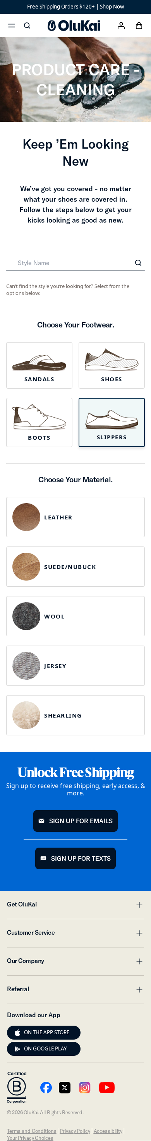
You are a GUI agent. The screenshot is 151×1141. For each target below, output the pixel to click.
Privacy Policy (75, 1131)
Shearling (63, 715)
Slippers (112, 437)
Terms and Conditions (31, 1131)
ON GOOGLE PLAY (45, 1048)
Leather (58, 517)
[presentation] (17, 1032)
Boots (39, 437)
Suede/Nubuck (70, 566)
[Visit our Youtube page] (46, 1087)
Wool (54, 616)
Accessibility (108, 1131)
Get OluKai (75, 906)
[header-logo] (73, 25)
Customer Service (75, 935)
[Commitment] (16, 1087)
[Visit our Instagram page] (84, 1087)
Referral (75, 991)
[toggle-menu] (138, 905)
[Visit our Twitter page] (64, 1087)
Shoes (111, 379)
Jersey (55, 666)
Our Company (75, 963)
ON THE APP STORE (46, 1032)
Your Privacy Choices (30, 1138)
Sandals (39, 379)
